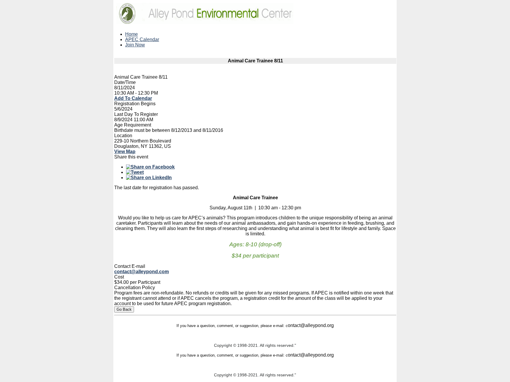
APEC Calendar (142, 39)
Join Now (135, 44)
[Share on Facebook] (150, 166)
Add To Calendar (133, 98)
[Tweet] (135, 172)
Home (131, 34)
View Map (124, 151)
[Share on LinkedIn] (149, 177)
